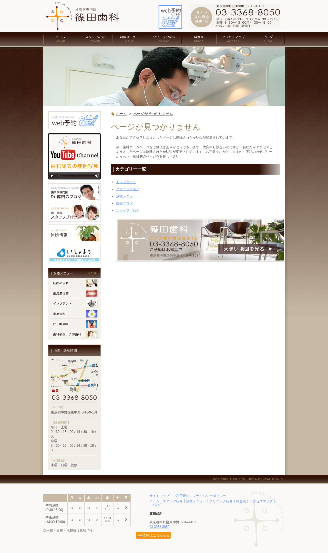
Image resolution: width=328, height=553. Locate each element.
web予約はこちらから (153, 535)
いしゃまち (74, 254)
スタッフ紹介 (95, 39)
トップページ (126, 182)
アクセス (200, 240)
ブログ (268, 39)
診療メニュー (129, 39)
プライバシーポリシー (209, 496)
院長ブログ (124, 203)
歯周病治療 (74, 293)
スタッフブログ (127, 210)
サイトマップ (159, 496)
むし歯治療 (74, 324)
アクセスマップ (233, 39)
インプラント (74, 304)
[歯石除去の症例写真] (74, 181)
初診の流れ (74, 283)
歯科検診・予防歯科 (74, 334)
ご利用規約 (181, 496)
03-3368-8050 (159, 527)
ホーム (60, 39)
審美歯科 (74, 314)
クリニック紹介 (164, 39)
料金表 (199, 39)
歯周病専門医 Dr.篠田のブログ (74, 192)
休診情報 (74, 233)
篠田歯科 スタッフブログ (74, 213)
